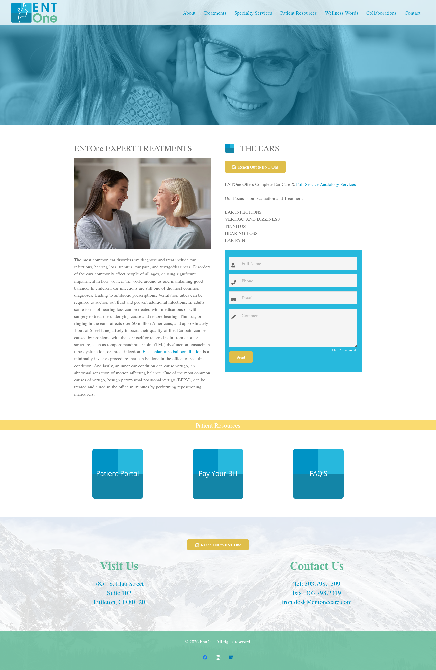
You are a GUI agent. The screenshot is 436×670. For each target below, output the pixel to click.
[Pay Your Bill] (218, 474)
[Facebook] (204, 657)
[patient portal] (117, 474)
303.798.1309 (322, 583)
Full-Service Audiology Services (326, 184)
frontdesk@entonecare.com (317, 601)
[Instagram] (218, 657)
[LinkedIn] (231, 657)
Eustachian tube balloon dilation (172, 351)
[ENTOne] (34, 13)
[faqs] (318, 474)
